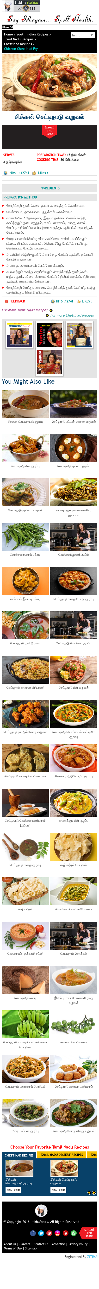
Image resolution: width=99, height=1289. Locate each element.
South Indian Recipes (33, 34)
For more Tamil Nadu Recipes (25, 309)
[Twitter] (41, 1233)
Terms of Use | (14, 1248)
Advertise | (60, 1244)
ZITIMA (92, 1256)
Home (9, 34)
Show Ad (7, 27)
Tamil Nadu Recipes (19, 39)
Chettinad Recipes (18, 44)
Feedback (17, 301)
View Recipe (13, 1190)
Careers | (26, 1244)
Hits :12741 (65, 301)
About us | (11, 1244)
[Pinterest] (49, 1233)
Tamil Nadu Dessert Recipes (62, 1154)
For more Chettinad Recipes (71, 315)
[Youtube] (65, 1233)
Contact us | (42, 1244)
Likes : (87, 301)
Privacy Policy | (79, 1244)
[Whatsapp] (74, 1233)
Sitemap (31, 1248)
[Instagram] (57, 1233)
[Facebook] (33, 1233)
